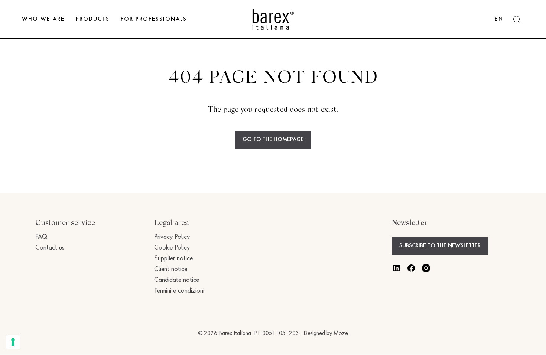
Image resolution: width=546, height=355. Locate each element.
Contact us (49, 248)
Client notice (170, 270)
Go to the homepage (273, 139)
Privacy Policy (172, 237)
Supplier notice (173, 259)
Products (93, 19)
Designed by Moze (325, 333)
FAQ (41, 237)
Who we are (43, 19)
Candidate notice (176, 280)
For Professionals (154, 19)
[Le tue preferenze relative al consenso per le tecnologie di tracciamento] (13, 342)
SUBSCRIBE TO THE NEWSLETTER (440, 245)
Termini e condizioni (179, 291)
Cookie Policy (172, 248)
